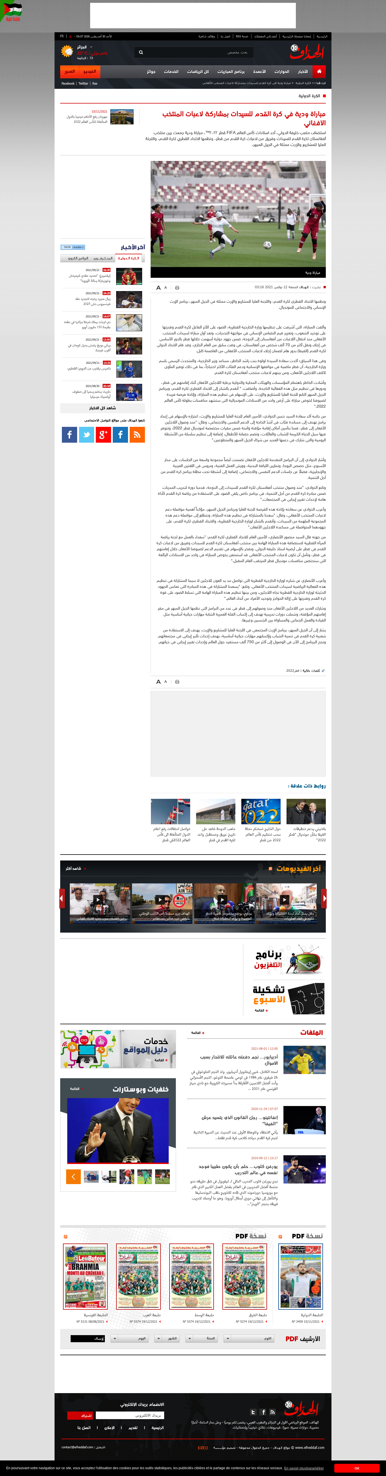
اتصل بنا (225, 36)
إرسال (99, 1338)
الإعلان (109, 1428)
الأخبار (303, 72)
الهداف (303, 287)
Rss (94, 83)
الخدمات (171, 72)
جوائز (151, 72)
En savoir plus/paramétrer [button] (304, 1468)
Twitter (83, 83)
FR (62, 36)
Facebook (68, 83)
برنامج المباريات (231, 72)
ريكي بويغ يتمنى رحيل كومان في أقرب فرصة (89, 347)
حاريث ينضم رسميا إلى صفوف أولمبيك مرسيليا (91, 393)
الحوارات (282, 72)
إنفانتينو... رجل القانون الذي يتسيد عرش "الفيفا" (239, 1120)
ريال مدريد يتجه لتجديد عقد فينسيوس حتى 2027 (92, 301)
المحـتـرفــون (103, 258)
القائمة (259, 1010)
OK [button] (357, 1468)
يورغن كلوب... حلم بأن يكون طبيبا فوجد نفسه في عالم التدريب (238, 1169)
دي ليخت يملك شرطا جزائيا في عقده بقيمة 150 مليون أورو (87, 324)
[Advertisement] (193, 15)
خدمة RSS (242, 36)
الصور (69, 71)
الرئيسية (322, 36)
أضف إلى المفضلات (265, 36)
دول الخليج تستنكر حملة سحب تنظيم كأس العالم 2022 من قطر (263, 834)
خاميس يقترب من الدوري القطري (89, 368)
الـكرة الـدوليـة (128, 258)
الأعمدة (259, 72)
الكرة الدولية (303, 83)
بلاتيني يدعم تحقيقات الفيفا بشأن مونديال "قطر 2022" (307, 834)
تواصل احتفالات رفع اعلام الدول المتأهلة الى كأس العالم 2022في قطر (171, 834)
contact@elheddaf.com (77, 1447)
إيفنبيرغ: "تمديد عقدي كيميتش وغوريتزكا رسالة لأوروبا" (89, 277)
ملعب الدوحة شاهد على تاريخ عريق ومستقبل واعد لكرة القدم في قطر (216, 834)
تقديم (133, 1428)
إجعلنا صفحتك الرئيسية (297, 36)
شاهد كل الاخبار (102, 408)
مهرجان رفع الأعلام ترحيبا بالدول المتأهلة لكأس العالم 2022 (87, 119)
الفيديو (90, 71)
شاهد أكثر (73, 868)
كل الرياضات (198, 72)
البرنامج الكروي (78, 258)
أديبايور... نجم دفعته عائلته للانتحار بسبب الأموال (239, 1060)
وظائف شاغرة (207, 36)
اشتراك (86, 1415)
